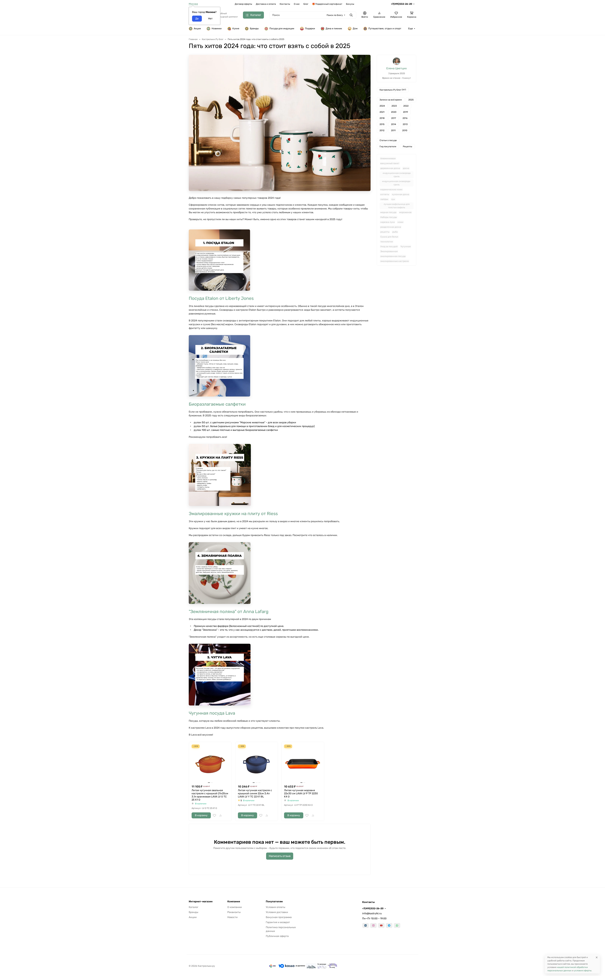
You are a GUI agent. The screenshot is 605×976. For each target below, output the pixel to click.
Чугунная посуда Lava (212, 713)
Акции (197, 28)
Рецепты (407, 146)
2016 (405, 118)
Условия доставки (277, 912)
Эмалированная (389, 251)
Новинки (217, 28)
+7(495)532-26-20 (401, 4)
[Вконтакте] (365, 925)
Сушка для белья (389, 236)
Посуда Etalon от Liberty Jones (221, 298)
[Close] (596, 957)
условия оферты (582, 970)
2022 (406, 106)
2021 (382, 112)
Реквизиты (234, 912)
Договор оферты (243, 4)
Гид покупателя (388, 146)
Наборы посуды (388, 217)
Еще (410, 28)
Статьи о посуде (388, 140)
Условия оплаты (275, 907)
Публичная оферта (277, 936)
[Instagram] (373, 925)
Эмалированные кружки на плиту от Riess (233, 513)
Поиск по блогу (335, 15)
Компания (233, 901)
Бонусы (350, 4)
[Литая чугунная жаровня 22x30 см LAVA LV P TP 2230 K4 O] (303, 763)
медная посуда (388, 212)
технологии (386, 241)
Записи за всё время (391, 99)
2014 (393, 124)
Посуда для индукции (281, 28)
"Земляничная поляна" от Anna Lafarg (228, 611)
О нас (297, 4)
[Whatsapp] (397, 925)
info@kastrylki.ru (372, 913)
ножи (400, 222)
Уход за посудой (389, 246)
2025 (411, 99)
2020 (393, 112)
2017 (393, 118)
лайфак (384, 199)
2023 (394, 106)
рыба (395, 232)
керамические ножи (391, 189)
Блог (305, 4)
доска (406, 168)
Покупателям (274, 901)
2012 (382, 130)
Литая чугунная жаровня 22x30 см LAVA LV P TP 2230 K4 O (301, 793)
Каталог (193, 907)
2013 (405, 124)
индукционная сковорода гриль (397, 175)
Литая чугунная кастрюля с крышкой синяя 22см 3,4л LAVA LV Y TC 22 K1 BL (255, 793)
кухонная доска (400, 194)
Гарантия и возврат (278, 922)
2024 (382, 106)
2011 (393, 130)
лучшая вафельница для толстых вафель (397, 206)
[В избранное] (214, 815)
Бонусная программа (279, 917)
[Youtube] (381, 925)
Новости (232, 917)
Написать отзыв (280, 856)
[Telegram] (389, 925)
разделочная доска (390, 227)
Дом (355, 28)
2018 (382, 118)
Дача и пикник (334, 28)
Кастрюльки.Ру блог (393, 89)
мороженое (405, 212)
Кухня (235, 28)
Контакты (285, 4)
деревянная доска (390, 168)
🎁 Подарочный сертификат (327, 4)
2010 (404, 130)
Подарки (310, 28)
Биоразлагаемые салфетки (217, 404)
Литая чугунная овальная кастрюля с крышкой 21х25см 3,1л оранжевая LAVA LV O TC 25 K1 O (210, 795)
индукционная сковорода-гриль (396, 183)
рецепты (384, 232)
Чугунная (405, 246)
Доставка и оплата (266, 4)
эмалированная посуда (393, 256)
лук (393, 199)
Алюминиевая (388, 158)
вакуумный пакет (389, 163)
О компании (234, 907)
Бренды (254, 28)
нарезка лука (387, 222)
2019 (405, 112)
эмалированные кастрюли (394, 261)
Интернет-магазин (201, 901)
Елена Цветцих (396, 68)
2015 (382, 124)
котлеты (384, 194)
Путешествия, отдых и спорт (384, 28)
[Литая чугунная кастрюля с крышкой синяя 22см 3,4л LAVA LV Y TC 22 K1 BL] (256, 763)
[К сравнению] (220, 815)
